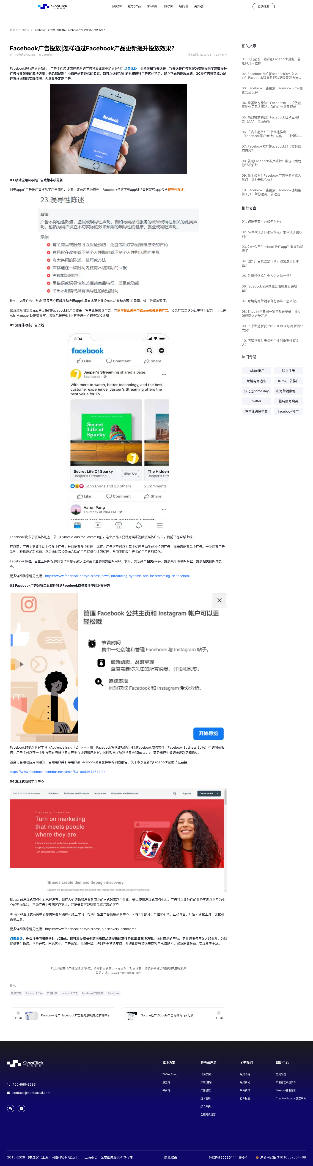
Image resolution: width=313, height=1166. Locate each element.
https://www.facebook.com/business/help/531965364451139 (57, 772)
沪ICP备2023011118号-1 (228, 1157)
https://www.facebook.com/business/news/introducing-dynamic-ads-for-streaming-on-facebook (118, 576)
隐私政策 (170, 1157)
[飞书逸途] (52, 6)
